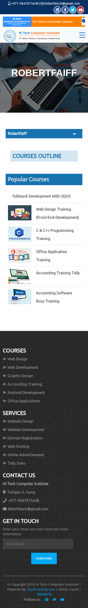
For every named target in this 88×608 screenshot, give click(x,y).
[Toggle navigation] (82, 35)
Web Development (23, 367)
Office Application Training (51, 256)
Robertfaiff (17, 133)
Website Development (26, 429)
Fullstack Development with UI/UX (42, 196)
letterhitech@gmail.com (62, 3)
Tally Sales (17, 463)
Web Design (17, 359)
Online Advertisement (26, 455)
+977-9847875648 (24, 3)
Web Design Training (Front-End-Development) (57, 213)
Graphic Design (20, 376)
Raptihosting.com (41, 589)
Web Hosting (18, 446)
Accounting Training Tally (58, 273)
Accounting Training (25, 384)
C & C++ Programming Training (55, 234)
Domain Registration (25, 438)
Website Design (21, 421)
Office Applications (24, 401)
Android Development (26, 392)
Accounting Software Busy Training (54, 297)
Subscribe (44, 558)
